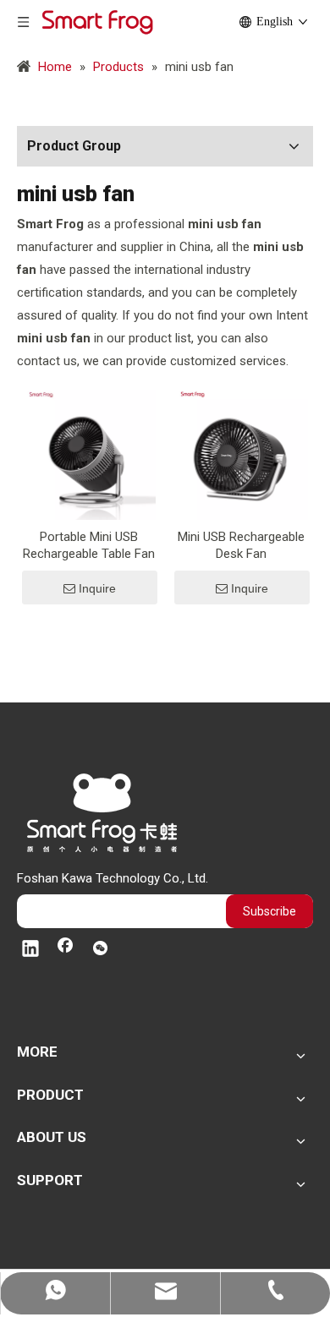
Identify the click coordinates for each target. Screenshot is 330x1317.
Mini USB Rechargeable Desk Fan (241, 545)
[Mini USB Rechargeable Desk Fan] (241, 452)
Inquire (97, 588)
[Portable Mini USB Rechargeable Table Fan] (89, 452)
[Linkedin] (30, 950)
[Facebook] (65, 950)
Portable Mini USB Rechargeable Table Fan (89, 545)
